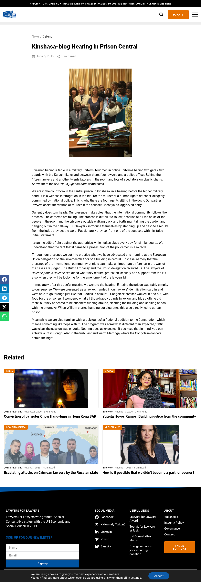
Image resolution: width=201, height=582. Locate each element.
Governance (172, 528)
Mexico (109, 371)
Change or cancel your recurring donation (141, 550)
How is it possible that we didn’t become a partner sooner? (148, 473)
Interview (107, 411)
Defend (47, 36)
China (9, 371)
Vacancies (171, 517)
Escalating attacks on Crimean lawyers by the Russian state (51, 473)
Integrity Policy (174, 522)
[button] (161, 14)
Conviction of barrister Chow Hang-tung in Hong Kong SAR (50, 416)
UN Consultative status (140, 538)
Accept (159, 575)
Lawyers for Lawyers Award (143, 518)
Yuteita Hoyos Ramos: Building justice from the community (149, 416)
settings (136, 577)
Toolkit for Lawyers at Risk (142, 528)
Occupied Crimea (16, 427)
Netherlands (112, 427)
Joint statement (13, 411)
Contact (169, 534)
